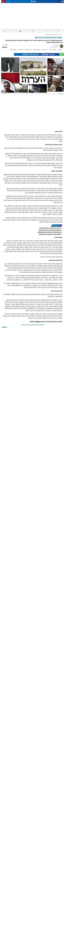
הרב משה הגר (35, 49)
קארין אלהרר (27, 49)
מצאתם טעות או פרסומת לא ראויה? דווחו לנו (31, 324)
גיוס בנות (19, 49)
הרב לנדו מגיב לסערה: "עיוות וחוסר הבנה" (48, 228)
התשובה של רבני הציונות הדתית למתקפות (48, 234)
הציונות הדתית (51, 49)
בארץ (57, 34)
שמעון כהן (54, 45)
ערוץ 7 (59, 34)
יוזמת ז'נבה (43, 49)
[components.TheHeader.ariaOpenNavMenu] (54, 1)
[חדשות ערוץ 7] (32, 1)
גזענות (58, 49)
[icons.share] (2, 1)
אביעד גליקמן (12, 49)
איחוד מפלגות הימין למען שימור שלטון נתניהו (47, 232)
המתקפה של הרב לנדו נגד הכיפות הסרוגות (48, 230)
